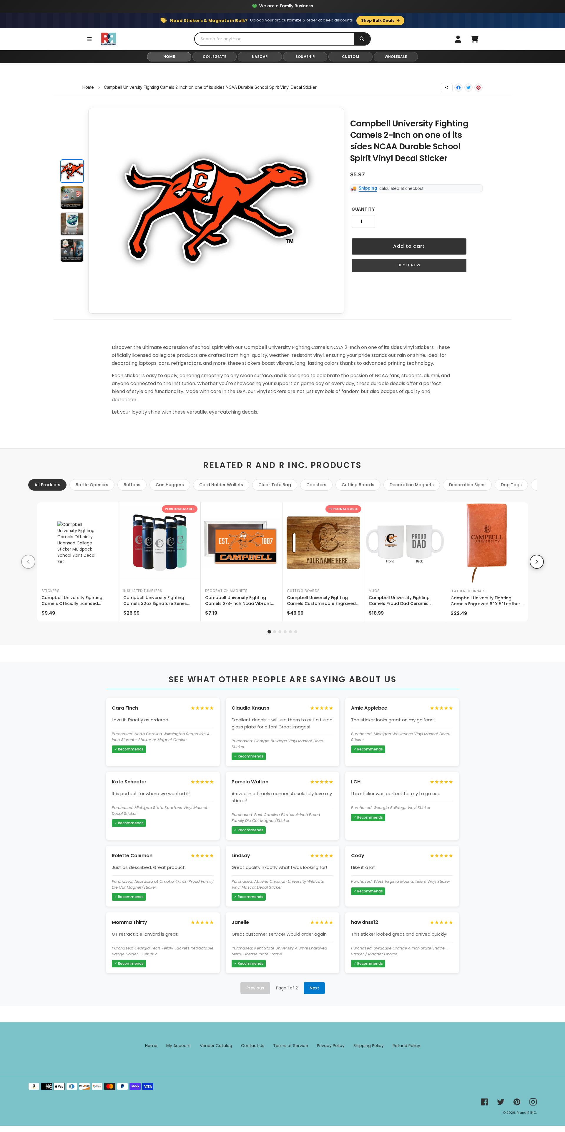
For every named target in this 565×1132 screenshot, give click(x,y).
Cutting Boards (358, 485)
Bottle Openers (92, 485)
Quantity (363, 209)
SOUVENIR (305, 56)
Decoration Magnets (412, 485)
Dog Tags (511, 485)
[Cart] (474, 39)
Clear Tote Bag (274, 485)
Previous (255, 988)
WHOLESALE (396, 56)
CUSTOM (350, 56)
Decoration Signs (467, 485)
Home (88, 87)
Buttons (132, 485)
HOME (169, 56)
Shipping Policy (368, 1046)
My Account (178, 1046)
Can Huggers (170, 485)
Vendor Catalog (216, 1046)
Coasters (316, 485)
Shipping (368, 187)
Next (314, 988)
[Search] (362, 39)
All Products (47, 485)
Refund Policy (406, 1046)
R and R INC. (527, 1112)
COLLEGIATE (215, 56)
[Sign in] (458, 39)
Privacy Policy (331, 1046)
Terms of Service (290, 1046)
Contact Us (252, 1046)
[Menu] (89, 39)
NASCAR (260, 56)
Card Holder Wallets (221, 485)
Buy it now (409, 264)
